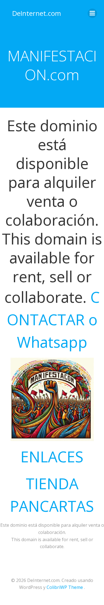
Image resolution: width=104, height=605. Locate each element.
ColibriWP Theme (65, 587)
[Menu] (92, 13)
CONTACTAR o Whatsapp (53, 319)
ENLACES (52, 456)
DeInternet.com (36, 13)
